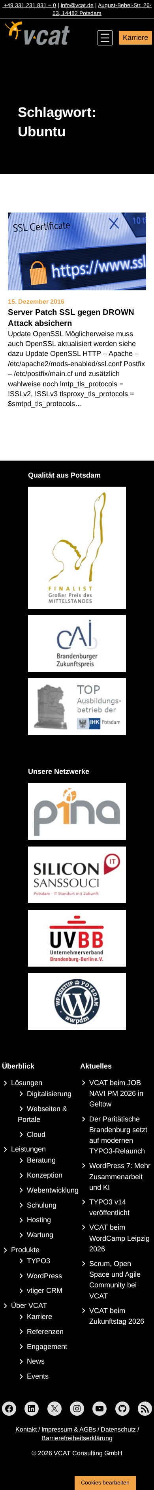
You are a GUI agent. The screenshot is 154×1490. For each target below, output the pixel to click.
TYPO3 (38, 1261)
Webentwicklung (53, 1190)
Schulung (41, 1205)
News (36, 1361)
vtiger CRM (44, 1290)
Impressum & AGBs (68, 1429)
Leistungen (28, 1149)
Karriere (135, 37)
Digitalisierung (49, 1094)
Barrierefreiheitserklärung (77, 1438)
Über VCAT (29, 1305)
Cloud (36, 1134)
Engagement (47, 1347)
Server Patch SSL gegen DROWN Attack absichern (71, 317)
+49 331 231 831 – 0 (29, 5)
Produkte (25, 1250)
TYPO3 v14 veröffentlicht (109, 1207)
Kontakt (26, 1429)
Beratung (41, 1160)
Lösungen (26, 1083)
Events (38, 1376)
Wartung (40, 1235)
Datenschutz (118, 1429)
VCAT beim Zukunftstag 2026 (116, 1316)
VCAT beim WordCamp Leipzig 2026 (119, 1238)
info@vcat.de (77, 5)
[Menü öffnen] (105, 37)
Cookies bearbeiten (105, 1482)
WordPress (44, 1276)
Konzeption (44, 1175)
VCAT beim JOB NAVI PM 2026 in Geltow (116, 1093)
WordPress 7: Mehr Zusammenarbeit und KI (119, 1176)
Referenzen (45, 1332)
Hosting (39, 1220)
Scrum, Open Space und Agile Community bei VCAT (115, 1280)
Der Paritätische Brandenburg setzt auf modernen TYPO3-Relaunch (118, 1135)
